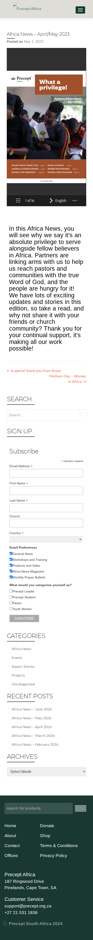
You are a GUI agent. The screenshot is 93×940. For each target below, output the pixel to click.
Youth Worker (22, 609)
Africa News (21, 649)
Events (17, 658)
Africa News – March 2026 (33, 736)
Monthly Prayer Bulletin (28, 577)
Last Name (18, 500)
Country (16, 533)
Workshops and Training (29, 559)
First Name (18, 483)
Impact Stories (23, 666)
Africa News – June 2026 (32, 709)
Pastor (17, 603)
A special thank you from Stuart (34, 371)
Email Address (21, 466)
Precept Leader (23, 591)
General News (22, 554)
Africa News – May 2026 (31, 718)
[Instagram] (16, 930)
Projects (18, 675)
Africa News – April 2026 (32, 727)
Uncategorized (23, 684)
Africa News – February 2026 (35, 744)
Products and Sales (26, 565)
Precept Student (23, 597)
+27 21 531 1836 (21, 912)
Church (14, 516)
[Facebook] (6, 930)
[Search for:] (46, 415)
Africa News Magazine (28, 571)
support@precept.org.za (28, 906)
